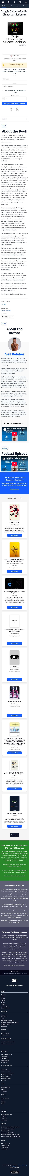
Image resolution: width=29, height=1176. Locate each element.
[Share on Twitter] (2, 304)
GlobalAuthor (4, 1016)
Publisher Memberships (7, 1044)
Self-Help (8, 310)
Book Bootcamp (5, 1035)
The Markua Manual (6, 1078)
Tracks (25, 6)
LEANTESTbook (14, 667)
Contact (3, 1101)
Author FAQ (4, 1069)
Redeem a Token (5, 1008)
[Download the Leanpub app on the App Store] (14, 1172)
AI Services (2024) (5, 1130)
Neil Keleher (16, 55)
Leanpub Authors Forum (7, 1072)
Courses (18, 6)
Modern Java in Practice (14, 813)
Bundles (11, 6)
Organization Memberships (8, 1042)
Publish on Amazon (6, 1024)
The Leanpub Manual (6, 1074)
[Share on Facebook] (5, 304)
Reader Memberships (6, 1114)
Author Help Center (6, 1071)
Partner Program (5, 1087)
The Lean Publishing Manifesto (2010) (10, 1136)
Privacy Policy (4, 1147)
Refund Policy (4, 1149)
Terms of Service (5, 1143)
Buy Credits (4, 1116)
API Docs (3, 1080)
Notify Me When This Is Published (14, 103)
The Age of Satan (14, 522)
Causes (3, 1089)
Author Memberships (6, 1054)
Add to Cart (14, 535)
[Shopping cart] (20, 2)
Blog (2, 1100)
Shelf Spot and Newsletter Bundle (9, 1022)
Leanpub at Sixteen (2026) (7, 1129)
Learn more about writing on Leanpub (14, 876)
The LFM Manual (5, 1076)
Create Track (4, 1062)
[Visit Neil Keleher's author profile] (14, 344)
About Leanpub (5, 1098)
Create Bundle (5, 1058)
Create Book (4, 1056)
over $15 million (22, 870)
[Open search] (9, 2)
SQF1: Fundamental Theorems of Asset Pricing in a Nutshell (14, 560)
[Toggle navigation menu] (27, 119)
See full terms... (14, 489)
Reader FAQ (4, 1118)
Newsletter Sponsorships (7, 1020)
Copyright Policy (5, 1145)
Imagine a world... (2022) (7, 1132)
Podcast (3, 1004)
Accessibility (4, 1091)
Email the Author (7, 317)
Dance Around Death (14, 701)
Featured (3, 994)
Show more (14, 835)
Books (4, 6)
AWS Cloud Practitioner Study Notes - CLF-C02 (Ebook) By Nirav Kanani (14, 774)
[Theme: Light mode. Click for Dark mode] (14, 2)
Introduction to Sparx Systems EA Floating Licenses (14, 630)
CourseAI (3, 1015)
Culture (3, 310)
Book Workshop (5, 1033)
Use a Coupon (4, 1006)
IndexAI (3, 1018)
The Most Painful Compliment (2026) (10, 1127)
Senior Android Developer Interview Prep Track (14, 592)
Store (12, 971)
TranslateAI (4, 1026)
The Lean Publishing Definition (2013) (10, 1134)
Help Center (4, 1120)
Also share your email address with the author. (15, 91)
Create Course (5, 1060)
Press (2, 1103)
